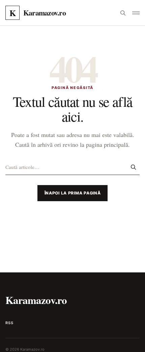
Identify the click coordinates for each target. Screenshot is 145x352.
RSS (9, 322)
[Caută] (122, 13)
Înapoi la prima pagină (73, 192)
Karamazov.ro (36, 300)
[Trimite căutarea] (133, 167)
